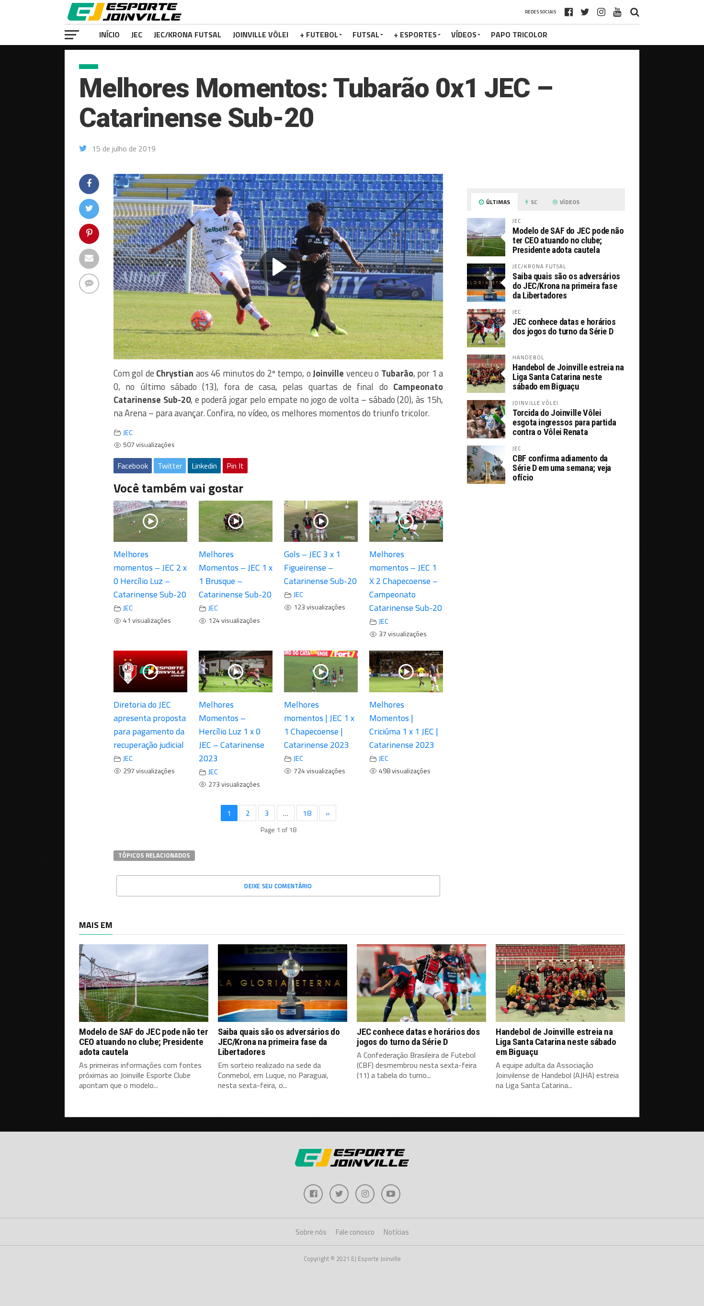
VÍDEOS (464, 34)
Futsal (365, 34)
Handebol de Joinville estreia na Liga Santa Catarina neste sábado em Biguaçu (568, 376)
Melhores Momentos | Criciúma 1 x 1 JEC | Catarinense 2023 (403, 724)
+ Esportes (415, 34)
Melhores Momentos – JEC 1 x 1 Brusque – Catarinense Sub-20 (236, 574)
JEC (136, 34)
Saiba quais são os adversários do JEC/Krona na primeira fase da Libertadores (566, 285)
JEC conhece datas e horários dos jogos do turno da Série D (564, 326)
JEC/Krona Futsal (187, 34)
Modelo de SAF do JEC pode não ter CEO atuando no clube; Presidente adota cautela (568, 240)
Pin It (235, 465)
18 (307, 813)
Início (109, 34)
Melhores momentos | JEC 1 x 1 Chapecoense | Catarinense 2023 (319, 724)
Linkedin (204, 465)
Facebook (132, 465)
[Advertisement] (546, 572)
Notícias (396, 1231)
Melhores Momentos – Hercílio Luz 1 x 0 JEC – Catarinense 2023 (231, 731)
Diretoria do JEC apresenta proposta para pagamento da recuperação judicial (150, 724)
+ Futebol (319, 34)
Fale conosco (355, 1231)
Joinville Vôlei (260, 34)
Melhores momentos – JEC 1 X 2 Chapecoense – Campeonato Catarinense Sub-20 (405, 581)
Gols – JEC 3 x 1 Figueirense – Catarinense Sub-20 (320, 567)
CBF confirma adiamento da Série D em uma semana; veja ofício (561, 467)
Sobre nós (311, 1231)
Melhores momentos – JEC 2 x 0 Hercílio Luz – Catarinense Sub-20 (150, 574)
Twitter (170, 465)
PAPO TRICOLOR (519, 34)
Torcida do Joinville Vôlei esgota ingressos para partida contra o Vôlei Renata (564, 422)
